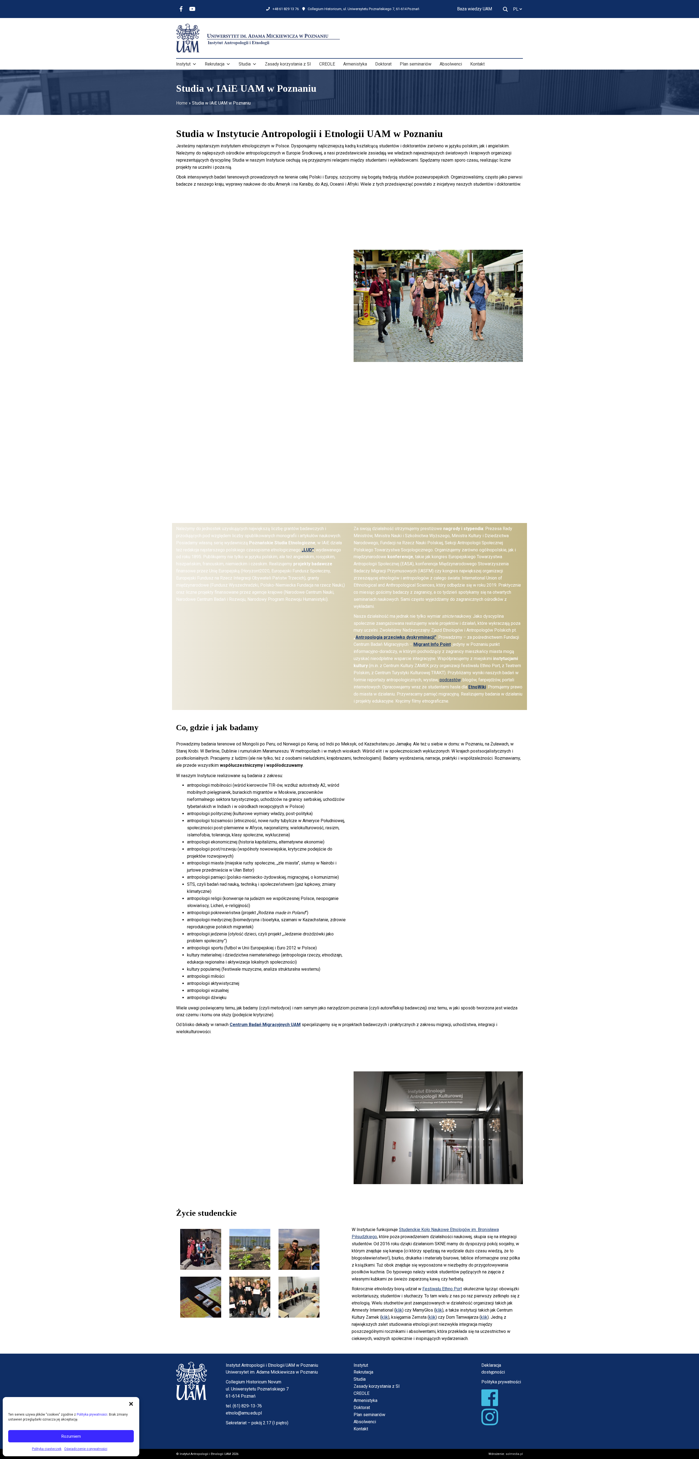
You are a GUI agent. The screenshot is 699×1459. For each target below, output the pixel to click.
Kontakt (477, 64)
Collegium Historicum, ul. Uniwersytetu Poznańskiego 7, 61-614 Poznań (363, 9)
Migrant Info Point (432, 644)
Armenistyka (355, 64)
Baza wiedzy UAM (474, 8)
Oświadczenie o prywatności (85, 1449)
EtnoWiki (477, 687)
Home (182, 103)
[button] (131, 1404)
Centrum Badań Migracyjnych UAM (265, 1024)
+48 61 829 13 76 (286, 9)
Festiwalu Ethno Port (442, 1288)
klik (399, 1310)
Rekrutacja (214, 64)
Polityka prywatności (92, 1414)
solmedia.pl (514, 1454)
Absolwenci (451, 64)
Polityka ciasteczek (46, 1449)
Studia (245, 64)
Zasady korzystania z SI (288, 64)
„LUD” (308, 549)
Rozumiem (71, 1436)
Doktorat (383, 64)
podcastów (450, 679)
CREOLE (327, 64)
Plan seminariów (415, 64)
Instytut (183, 64)
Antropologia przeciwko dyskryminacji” (396, 637)
